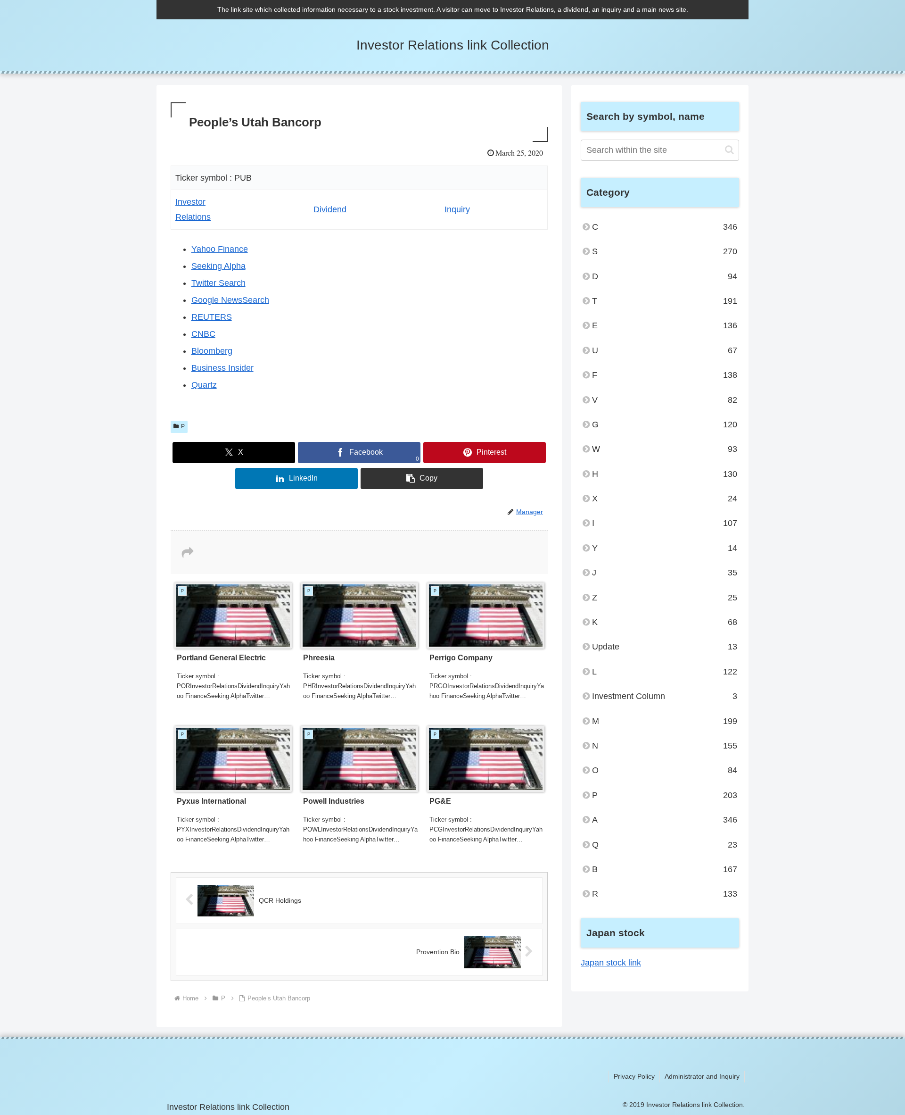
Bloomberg (211, 351)
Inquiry (457, 209)
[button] (422, 478)
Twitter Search (218, 283)
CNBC (203, 334)
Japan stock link (611, 962)
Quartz (204, 385)
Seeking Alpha (218, 266)
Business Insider (222, 368)
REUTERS (211, 317)
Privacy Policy (634, 1076)
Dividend (329, 209)
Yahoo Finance (219, 249)
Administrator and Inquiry (702, 1076)
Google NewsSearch (230, 300)
